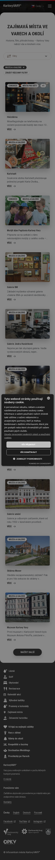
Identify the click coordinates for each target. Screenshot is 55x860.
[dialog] (27, 430)
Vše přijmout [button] (28, 444)
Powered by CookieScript (40, 463)
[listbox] (48, 398)
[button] (27, 458)
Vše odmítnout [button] (28, 452)
